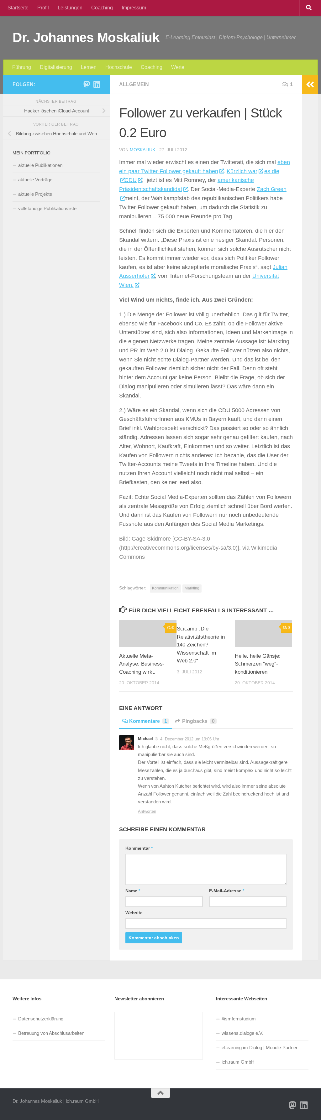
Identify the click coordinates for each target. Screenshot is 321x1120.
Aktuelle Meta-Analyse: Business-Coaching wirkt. (142, 664)
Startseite (18, 7)
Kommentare (148, 721)
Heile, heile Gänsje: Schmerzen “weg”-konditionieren (258, 664)
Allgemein (134, 84)
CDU (130, 180)
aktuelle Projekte (35, 194)
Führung (21, 67)
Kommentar (139, 848)
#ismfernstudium (239, 1018)
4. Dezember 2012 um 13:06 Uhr (189, 739)
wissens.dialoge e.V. (242, 1033)
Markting (192, 588)
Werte (177, 67)
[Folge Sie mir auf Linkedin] (96, 84)
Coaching (102, 7)
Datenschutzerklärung (40, 1018)
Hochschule (118, 67)
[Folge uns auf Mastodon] (86, 84)
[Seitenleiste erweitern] (310, 84)
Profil (43, 7)
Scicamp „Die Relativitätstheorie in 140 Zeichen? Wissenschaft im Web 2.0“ (201, 645)
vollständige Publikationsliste (47, 208)
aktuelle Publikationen (40, 165)
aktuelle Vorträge (35, 179)
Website (134, 912)
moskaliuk (142, 149)
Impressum (134, 7)
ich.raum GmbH (238, 1062)
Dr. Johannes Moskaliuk (86, 37)
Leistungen (70, 7)
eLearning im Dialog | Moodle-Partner (259, 1047)
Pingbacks (198, 721)
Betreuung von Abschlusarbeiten (51, 1033)
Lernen (89, 67)
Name (132, 890)
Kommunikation (165, 588)
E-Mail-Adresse (226, 890)
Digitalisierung (56, 67)
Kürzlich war (242, 171)
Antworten (147, 811)
